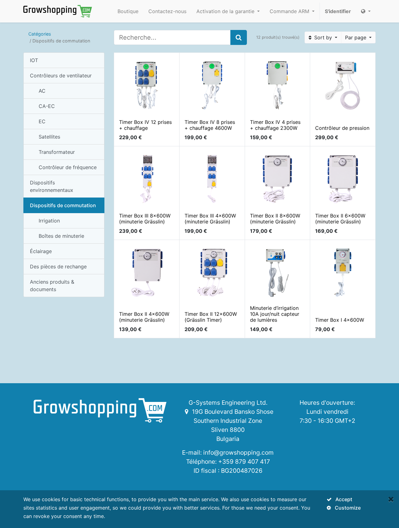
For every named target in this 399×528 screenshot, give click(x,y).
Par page (356, 37)
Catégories (39, 34)
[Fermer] (391, 499)
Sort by (323, 37)
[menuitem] (128, 11)
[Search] (238, 37)
